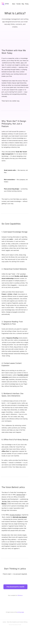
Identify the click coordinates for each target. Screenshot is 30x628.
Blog (23, 3)
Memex (4, 503)
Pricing (26, 3)
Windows (20, 595)
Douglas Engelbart (15, 515)
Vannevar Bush (20, 494)
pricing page (20, 612)
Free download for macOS (15, 587)
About (13, 3)
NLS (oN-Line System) (20, 517)
